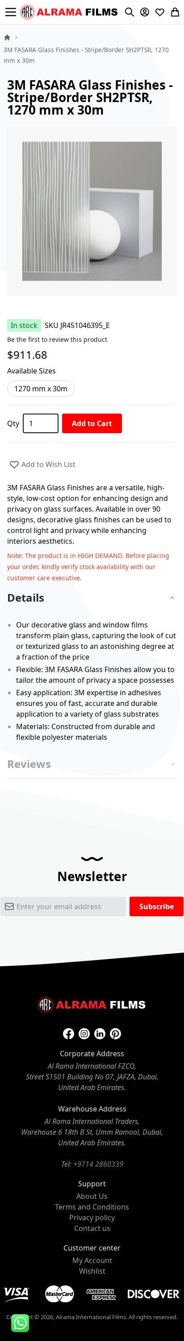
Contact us (92, 1228)
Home (7, 37)
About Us (92, 1196)
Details (25, 597)
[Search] (129, 12)
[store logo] (69, 12)
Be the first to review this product (57, 339)
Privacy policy (92, 1217)
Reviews (29, 764)
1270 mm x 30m (40, 389)
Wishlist (92, 1271)
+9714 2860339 (98, 1164)
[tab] (92, 597)
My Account (92, 1260)
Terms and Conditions (92, 1207)
